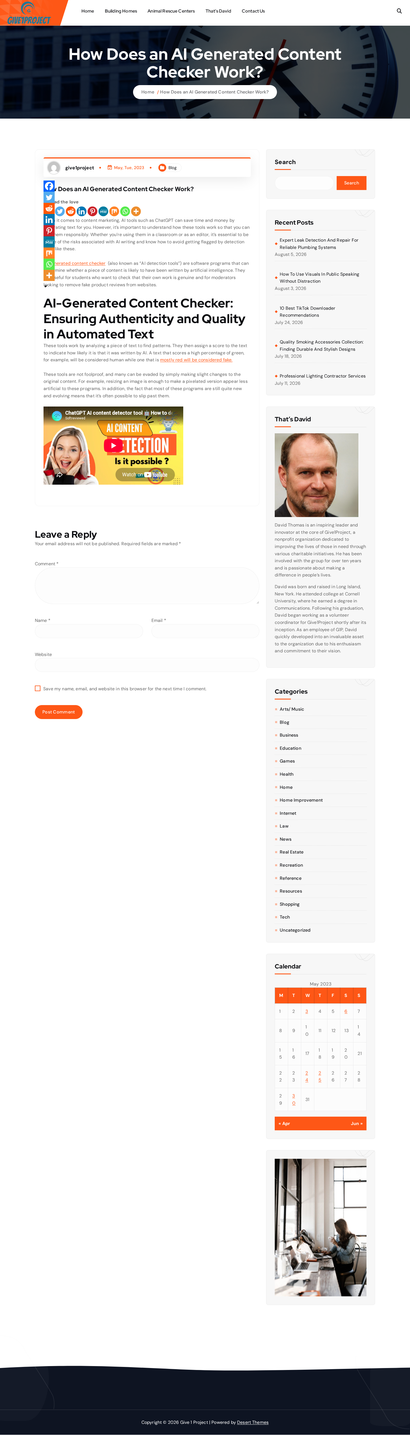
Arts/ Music (292, 709)
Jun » (357, 1123)
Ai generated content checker (74, 263)
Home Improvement (301, 800)
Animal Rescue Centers (171, 11)
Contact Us (253, 11)
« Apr (284, 1123)
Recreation (291, 865)
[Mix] (114, 211)
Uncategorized (295, 930)
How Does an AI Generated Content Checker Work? (214, 92)
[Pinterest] (92, 211)
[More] (136, 211)
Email (158, 620)
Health (286, 774)
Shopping (290, 904)
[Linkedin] (81, 211)
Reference (290, 878)
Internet (288, 813)
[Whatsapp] (125, 211)
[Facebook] (49, 186)
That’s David (218, 11)
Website (43, 654)
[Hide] (46, 286)
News (285, 839)
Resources (291, 891)
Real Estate (291, 852)
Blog (172, 167)
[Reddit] (71, 211)
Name (42, 620)
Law (284, 826)
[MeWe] (103, 211)
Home (87, 11)
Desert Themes (253, 1422)
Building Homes (121, 11)
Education (290, 748)
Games (287, 761)
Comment (47, 564)
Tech (285, 917)
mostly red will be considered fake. (196, 360)
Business (289, 735)
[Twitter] (60, 211)
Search (285, 162)
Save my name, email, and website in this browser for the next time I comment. (124, 689)
